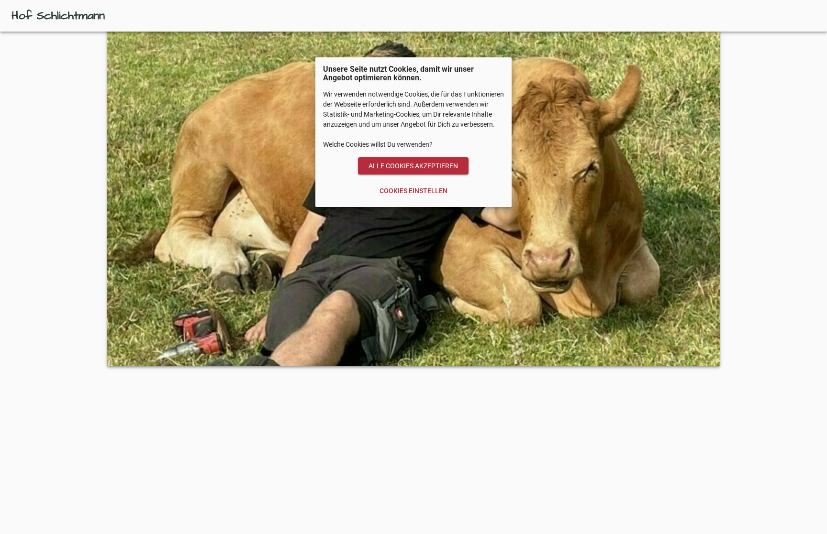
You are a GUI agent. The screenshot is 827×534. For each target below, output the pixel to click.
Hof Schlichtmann (58, 16)
